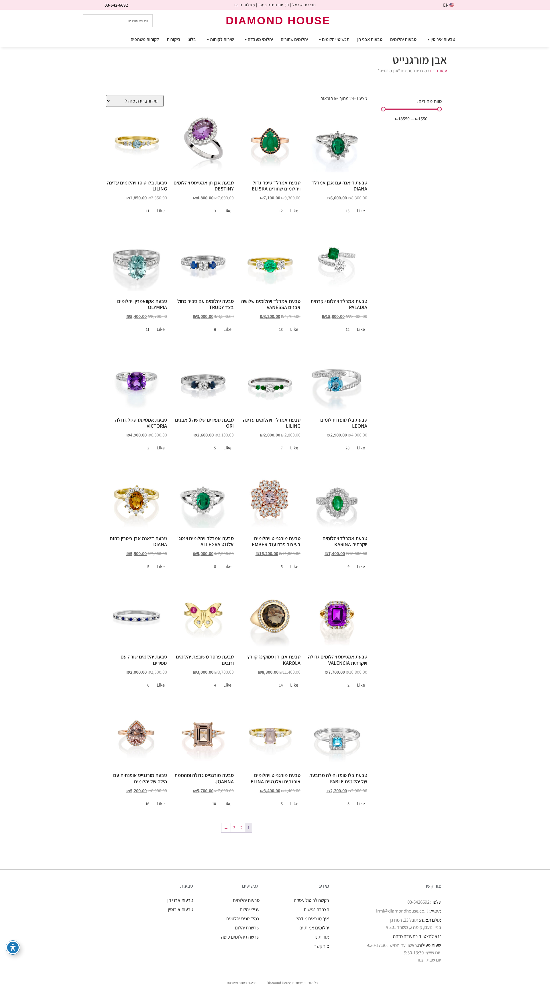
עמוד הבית (438, 70)
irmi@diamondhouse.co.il (402, 911)
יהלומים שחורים (294, 39)
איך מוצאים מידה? (312, 918)
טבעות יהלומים (403, 39)
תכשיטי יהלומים (335, 39)
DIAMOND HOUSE (278, 21)
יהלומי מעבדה (260, 39)
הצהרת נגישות (316, 909)
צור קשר (321, 946)
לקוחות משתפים (145, 39)
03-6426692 (418, 902)
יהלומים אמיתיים (314, 928)
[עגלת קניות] (460, 20)
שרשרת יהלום (247, 928)
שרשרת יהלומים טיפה (240, 937)
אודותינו (322, 937)
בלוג (192, 39)
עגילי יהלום (250, 909)
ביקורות (173, 39)
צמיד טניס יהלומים (243, 918)
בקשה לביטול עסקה (311, 900)
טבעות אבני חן (369, 39)
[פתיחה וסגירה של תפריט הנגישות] (13, 947)
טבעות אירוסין (443, 39)
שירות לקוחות (222, 39)
